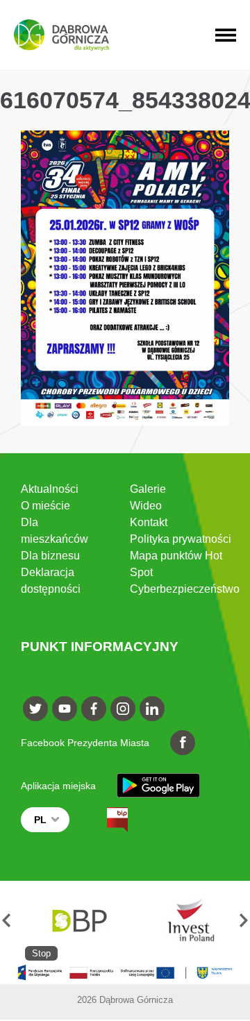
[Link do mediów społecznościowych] (35, 708)
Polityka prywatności (180, 539)
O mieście (45, 506)
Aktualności (49, 489)
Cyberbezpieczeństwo (185, 589)
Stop (41, 953)
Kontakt (148, 522)
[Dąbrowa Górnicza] (61, 35)
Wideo (146, 506)
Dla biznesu (50, 556)
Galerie (148, 489)
